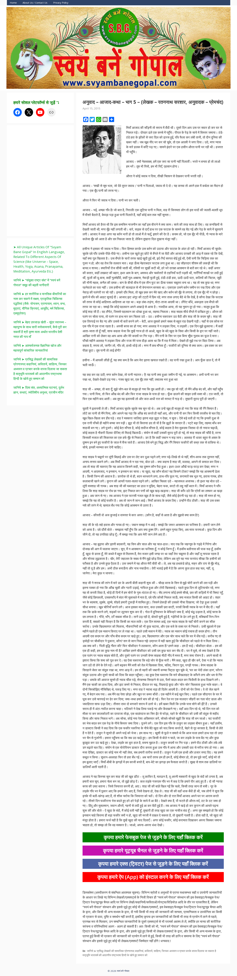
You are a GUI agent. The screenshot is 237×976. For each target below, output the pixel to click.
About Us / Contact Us (35, 2)
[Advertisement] (37, 180)
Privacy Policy (60, 2)
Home (13, 2)
